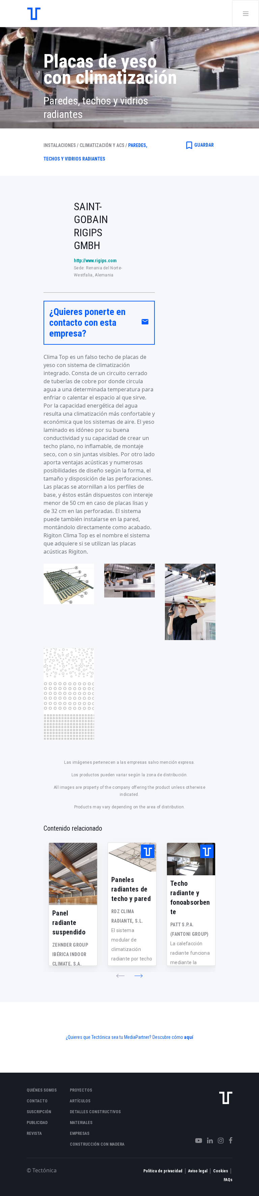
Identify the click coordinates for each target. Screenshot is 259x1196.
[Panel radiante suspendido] (73, 874)
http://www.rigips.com (95, 260)
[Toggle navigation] (245, 13)
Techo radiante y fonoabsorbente (190, 897)
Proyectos (81, 1090)
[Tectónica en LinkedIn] (207, 1141)
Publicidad (37, 1122)
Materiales (81, 1122)
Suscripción (39, 1111)
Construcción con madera (97, 1144)
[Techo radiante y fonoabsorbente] (191, 859)
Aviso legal (197, 1171)
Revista (34, 1133)
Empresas (79, 1133)
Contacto (37, 1101)
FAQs (228, 1179)
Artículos (80, 1101)
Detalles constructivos (95, 1111)
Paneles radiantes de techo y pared (131, 889)
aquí (188, 1037)
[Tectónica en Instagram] (218, 1141)
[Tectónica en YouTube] (196, 1141)
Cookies (220, 1171)
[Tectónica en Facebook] (228, 1141)
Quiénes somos (42, 1090)
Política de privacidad (162, 1171)
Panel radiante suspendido (68, 922)
